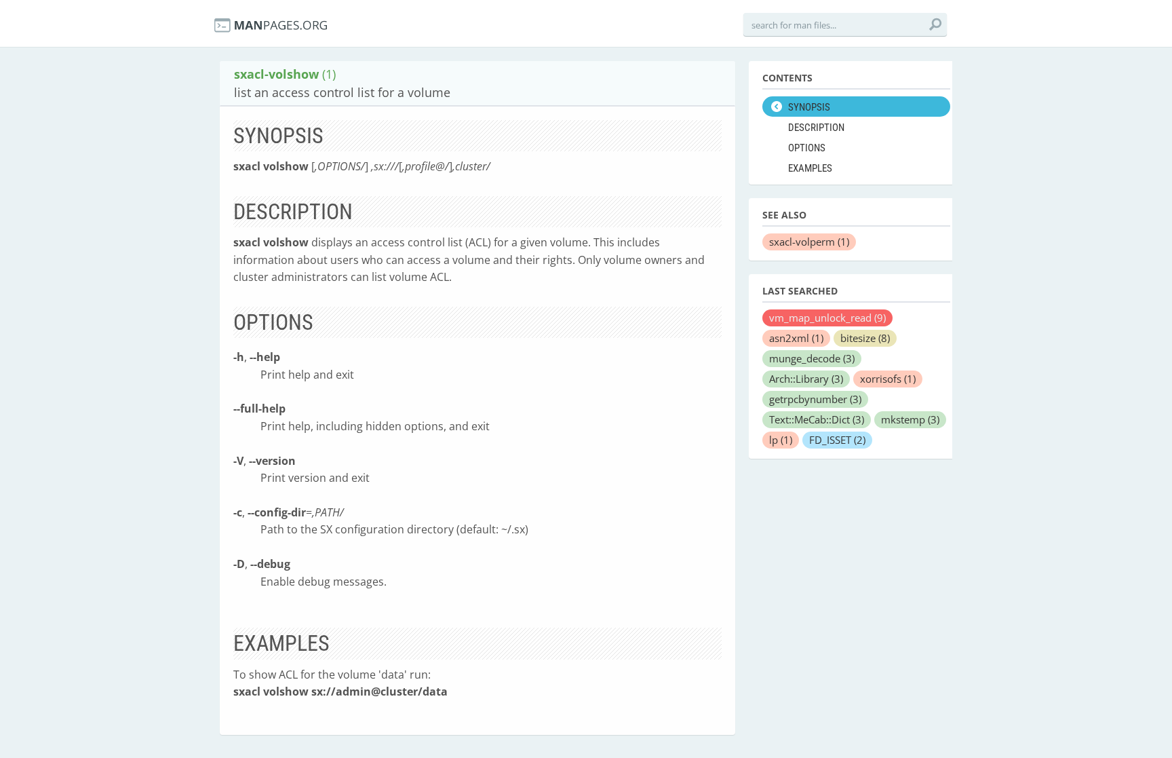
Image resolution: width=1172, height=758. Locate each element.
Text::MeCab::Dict (816, 419)
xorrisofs (888, 378)
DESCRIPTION (816, 127)
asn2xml (796, 338)
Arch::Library (806, 378)
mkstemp (910, 419)
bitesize (865, 338)
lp (780, 440)
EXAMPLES (810, 168)
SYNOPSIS (809, 107)
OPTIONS (806, 148)
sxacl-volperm (809, 241)
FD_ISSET (837, 440)
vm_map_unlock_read (827, 317)
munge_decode (812, 358)
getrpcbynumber (815, 399)
